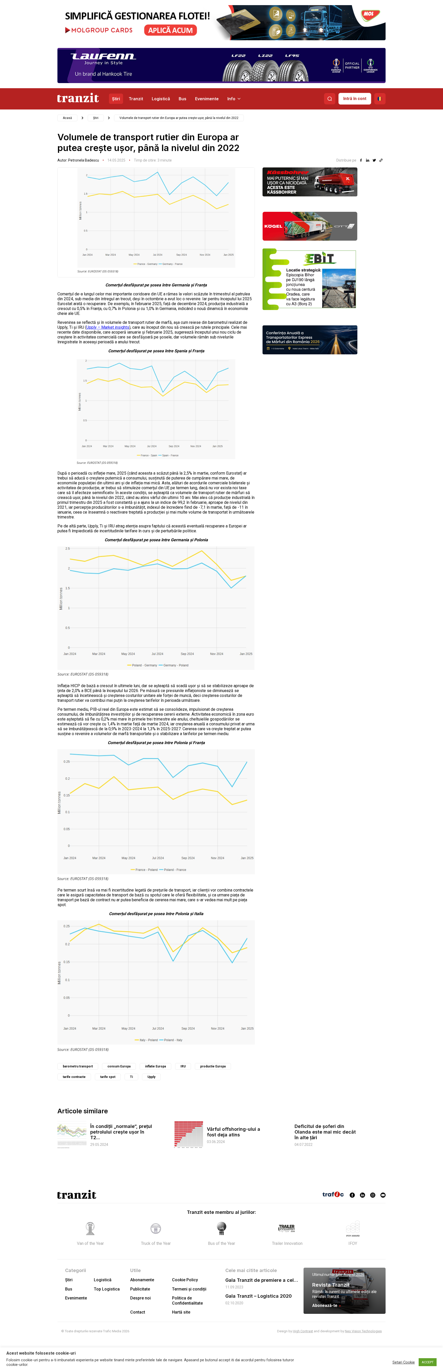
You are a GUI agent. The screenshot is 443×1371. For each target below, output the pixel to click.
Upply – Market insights (107, 327)
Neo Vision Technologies (363, 1331)
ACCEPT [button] (428, 1362)
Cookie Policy (185, 1279)
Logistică (161, 98)
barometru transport (78, 1066)
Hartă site (181, 1312)
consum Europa (118, 1066)
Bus (182, 98)
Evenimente (207, 98)
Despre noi (140, 1298)
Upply (151, 1077)
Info (231, 98)
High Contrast (303, 1331)
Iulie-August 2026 (350, 1275)
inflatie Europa (155, 1066)
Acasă (67, 118)
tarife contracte (74, 1077)
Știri (116, 98)
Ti (131, 1077)
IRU (183, 1066)
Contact (137, 1312)
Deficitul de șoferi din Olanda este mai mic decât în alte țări (325, 1132)
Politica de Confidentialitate (187, 1300)
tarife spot (107, 1077)
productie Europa (213, 1066)
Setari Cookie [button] (403, 1362)
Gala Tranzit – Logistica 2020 (258, 1296)
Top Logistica (107, 1289)
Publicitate (140, 1289)
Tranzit (136, 98)
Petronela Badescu (83, 160)
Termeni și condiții (189, 1289)
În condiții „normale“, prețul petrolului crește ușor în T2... (121, 1132)
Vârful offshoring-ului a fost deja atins (233, 1131)
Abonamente (142, 1279)
